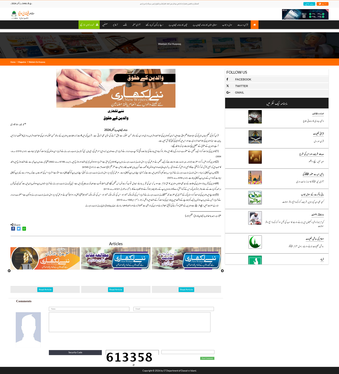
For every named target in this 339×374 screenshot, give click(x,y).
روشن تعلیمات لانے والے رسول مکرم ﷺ (306, 246)
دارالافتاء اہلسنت (317, 214)
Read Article (45, 289)
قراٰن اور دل (319, 141)
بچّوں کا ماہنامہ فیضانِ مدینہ (178, 24)
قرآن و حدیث (242, 24)
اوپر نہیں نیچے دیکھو (316, 161)
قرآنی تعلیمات (318, 133)
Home (12, 62)
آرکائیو (115, 24)
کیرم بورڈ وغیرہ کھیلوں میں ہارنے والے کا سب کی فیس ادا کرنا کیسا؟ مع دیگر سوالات (294, 223)
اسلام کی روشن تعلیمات (315, 238)
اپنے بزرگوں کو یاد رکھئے (154, 24)
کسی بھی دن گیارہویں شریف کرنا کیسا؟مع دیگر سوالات (303, 201)
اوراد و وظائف (318, 113)
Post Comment (207, 358)
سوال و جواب (227, 24)
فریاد (322, 259)
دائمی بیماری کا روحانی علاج (313, 120)
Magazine (22, 62)
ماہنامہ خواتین (309, 4)
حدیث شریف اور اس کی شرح (311, 153)
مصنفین (105, 24)
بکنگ (125, 24)
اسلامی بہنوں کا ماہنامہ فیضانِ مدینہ (205, 24)
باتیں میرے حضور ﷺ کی (313, 174)
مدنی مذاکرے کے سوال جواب (312, 194)
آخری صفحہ (136, 24)
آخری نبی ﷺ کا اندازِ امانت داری (310, 181)
